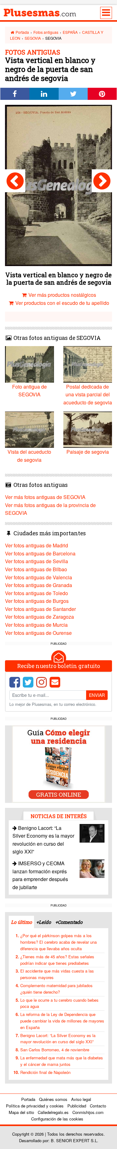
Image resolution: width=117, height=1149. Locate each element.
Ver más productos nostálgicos (61, 294)
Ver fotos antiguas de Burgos (37, 600)
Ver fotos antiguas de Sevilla (36, 561)
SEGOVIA (33, 38)
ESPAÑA (70, 32)
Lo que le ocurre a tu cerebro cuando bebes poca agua (59, 1003)
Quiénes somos (53, 1099)
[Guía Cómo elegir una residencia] (58, 763)
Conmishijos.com (88, 1112)
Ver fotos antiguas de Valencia (38, 577)
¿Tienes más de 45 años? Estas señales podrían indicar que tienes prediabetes (57, 960)
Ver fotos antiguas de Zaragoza (39, 616)
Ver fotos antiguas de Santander (40, 608)
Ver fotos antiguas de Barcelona (40, 553)
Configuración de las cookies (57, 1119)
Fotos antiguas (45, 32)
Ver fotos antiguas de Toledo (36, 593)
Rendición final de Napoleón (45, 1072)
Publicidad (76, 1106)
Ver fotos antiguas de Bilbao (36, 569)
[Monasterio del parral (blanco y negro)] (102, 180)
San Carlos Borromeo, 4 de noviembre (54, 1050)
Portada (22, 32)
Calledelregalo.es (53, 1112)
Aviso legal (81, 1099)
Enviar (97, 695)
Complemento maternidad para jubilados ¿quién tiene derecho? (56, 988)
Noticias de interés (59, 816)
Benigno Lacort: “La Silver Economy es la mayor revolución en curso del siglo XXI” (57, 1038)
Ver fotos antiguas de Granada (38, 585)
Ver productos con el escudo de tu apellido (61, 302)
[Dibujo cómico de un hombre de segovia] (15, 180)
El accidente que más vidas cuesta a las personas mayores (57, 974)
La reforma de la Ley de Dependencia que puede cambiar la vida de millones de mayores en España (62, 1020)
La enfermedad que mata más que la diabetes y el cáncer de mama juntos (61, 1061)
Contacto (98, 1106)
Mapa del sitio (21, 1112)
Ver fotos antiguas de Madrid (36, 545)
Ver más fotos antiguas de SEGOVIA (45, 497)
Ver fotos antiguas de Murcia (36, 624)
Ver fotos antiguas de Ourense (38, 632)
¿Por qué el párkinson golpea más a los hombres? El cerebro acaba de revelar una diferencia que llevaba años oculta (58, 942)
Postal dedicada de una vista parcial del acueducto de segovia (87, 394)
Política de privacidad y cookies (35, 1106)
